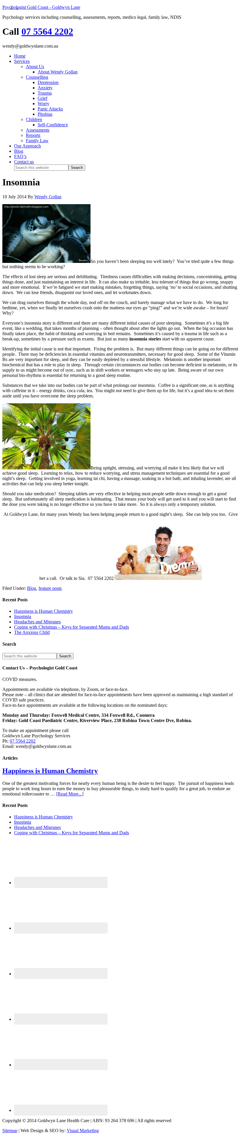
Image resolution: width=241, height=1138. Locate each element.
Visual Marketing (83, 1130)
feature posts (50, 588)
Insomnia (22, 616)
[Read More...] (69, 793)
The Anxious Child (32, 632)
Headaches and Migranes (37, 621)
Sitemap (9, 1130)
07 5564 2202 (47, 31)
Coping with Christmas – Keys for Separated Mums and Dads (71, 627)
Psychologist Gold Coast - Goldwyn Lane (41, 7)
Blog (31, 588)
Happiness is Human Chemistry (43, 611)
